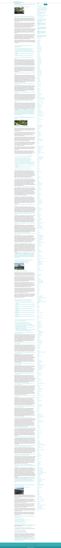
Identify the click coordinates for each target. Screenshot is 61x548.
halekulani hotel (39, 214)
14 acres (28, 109)
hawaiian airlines (39, 225)
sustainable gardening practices (25, 481)
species (20, 481)
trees (27, 113)
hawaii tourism (39, 223)
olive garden (39, 362)
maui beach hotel (39, 331)
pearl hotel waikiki (39, 380)
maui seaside (39, 334)
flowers (15, 111)
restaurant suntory (39, 400)
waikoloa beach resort (40, 485)
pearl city (38, 379)
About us (43, 1)
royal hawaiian (39, 405)
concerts (38, 160)
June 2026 (38, 42)
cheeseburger (39, 151)
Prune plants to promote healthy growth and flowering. (22, 160)
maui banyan (39, 330)
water (38, 492)
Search (38, 3)
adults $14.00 (28, 537)
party (38, 376)
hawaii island (39, 220)
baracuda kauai (39, 121)
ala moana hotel (39, 94)
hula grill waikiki (39, 256)
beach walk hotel (39, 125)
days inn (38, 172)
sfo (37, 412)
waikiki (38, 466)
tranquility (31, 256)
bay (37, 122)
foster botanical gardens (20, 111)
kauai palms (38, 299)
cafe (37, 144)
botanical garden (20, 538)
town (38, 450)
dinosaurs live (29, 538)
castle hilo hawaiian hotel (40, 146)
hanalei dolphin (39, 219)
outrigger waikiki (39, 365)
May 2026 (38, 43)
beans (38, 129)
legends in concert (39, 315)
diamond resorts (39, 177)
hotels (38, 253)
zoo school (22, 540)
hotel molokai (39, 249)
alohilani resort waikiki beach (41, 98)
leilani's (38, 316)
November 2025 (39, 49)
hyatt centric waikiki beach (40, 258)
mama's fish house (39, 325)
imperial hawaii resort (40, 270)
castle (38, 145)
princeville (38, 390)
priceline (38, 386)
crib (37, 166)
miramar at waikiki (39, 341)
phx (37, 381)
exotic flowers (20, 480)
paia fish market (39, 372)
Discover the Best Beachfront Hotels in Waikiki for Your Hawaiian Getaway (42, 8)
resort (38, 398)
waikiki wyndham (39, 481)
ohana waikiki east (39, 360)
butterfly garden (19, 110)
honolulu (38, 243)
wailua (38, 489)
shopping (38, 418)
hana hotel (38, 216)
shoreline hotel (39, 420)
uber (37, 457)
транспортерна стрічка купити (41, 35)
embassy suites (39, 184)
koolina (38, 310)
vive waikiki (38, 463)
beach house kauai (39, 124)
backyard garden (29, 253)
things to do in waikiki (40, 447)
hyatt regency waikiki (40, 264)
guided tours (27, 111)
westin (38, 495)
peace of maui (39, 378)
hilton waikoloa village (40, 239)
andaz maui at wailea (40, 101)
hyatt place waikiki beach (40, 261)
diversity (17, 479)
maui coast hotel (39, 333)
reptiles (20, 540)
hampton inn (39, 215)
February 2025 (39, 58)
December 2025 (39, 48)
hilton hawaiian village (40, 236)
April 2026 (38, 44)
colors (17, 254)
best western (39, 133)
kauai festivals (39, 298)
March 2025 (38, 57)
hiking (38, 230)
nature (29, 255)
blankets (38, 136)
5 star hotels (39, 86)
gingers (25, 111)
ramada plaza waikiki (40, 395)
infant (38, 271)
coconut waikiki (39, 159)
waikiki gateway (39, 474)
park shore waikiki (39, 374)
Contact (46, 1)
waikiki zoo (38, 482)
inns (37, 273)
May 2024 (38, 67)
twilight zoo (38, 456)
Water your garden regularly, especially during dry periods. (23, 158)
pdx (37, 377)
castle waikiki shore (39, 147)
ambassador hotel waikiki (40, 99)
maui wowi (38, 336)
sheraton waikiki (39, 417)
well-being (18, 257)
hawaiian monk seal (21, 539)
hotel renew (38, 250)
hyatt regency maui (39, 263)
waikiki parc (38, 476)
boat (37, 137)
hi (37, 229)
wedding (38, 494)
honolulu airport (39, 244)
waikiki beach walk (39, 470)
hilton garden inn (39, 234)
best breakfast (39, 132)
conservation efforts (21, 254)
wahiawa (38, 465)
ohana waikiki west (39, 361)
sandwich (38, 408)
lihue (38, 318)
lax (37, 314)
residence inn (39, 397)
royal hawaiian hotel (40, 406)
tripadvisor (38, 451)
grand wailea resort (39, 209)
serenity (21, 256)
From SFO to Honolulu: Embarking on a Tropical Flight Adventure (42, 16)
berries (38, 130)
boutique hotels (39, 139)
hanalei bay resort (39, 218)
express (38, 186)
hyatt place (38, 260)
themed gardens (24, 113)
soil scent (23, 256)
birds (17, 538)
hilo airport (38, 232)
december (38, 174)
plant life (27, 480)
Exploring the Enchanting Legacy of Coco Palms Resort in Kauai (42, 12)
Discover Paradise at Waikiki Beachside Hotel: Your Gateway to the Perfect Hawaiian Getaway (41, 24)
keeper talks (30, 539)
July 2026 (38, 41)
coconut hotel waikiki (40, 158)
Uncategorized (20, 109)
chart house (38, 148)
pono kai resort (39, 385)
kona (38, 309)
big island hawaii (39, 135)
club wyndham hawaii (40, 156)
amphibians (32, 537)
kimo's (38, 304)
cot (37, 164)
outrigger (38, 363)
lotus (38, 320)
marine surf (38, 326)
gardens (33, 254)
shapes (18, 481)
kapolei (38, 293)
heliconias (33, 111)
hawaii (30, 111)
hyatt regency (39, 262)
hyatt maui (38, 259)
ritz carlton (38, 401)
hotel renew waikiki (39, 251)
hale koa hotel (39, 211)
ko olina (38, 306)
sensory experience (17, 256)
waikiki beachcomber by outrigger (41, 472)
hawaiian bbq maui (39, 226)
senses (33, 255)
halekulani (38, 213)
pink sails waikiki (39, 382)
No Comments (27, 6)
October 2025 (39, 50)
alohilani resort (39, 97)
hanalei (38, 217)
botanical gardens (19, 478)
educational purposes (25, 479)
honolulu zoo (26, 539)
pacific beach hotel (39, 368)
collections (27, 478)
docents (22, 110)
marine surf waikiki (39, 327)
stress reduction (27, 256)
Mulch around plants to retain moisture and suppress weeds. (23, 159)
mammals (33, 539)
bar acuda (38, 120)
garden (30, 254)
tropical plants (31, 113)
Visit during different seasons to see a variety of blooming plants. (24, 55)
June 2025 (38, 54)
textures (31, 481)
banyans (30, 109)
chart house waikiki (39, 149)
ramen (38, 396)
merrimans (38, 338)
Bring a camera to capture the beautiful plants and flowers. (23, 49)
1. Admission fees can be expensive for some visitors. (22, 322)
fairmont (38, 187)
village (38, 459)
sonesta (38, 423)
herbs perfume (20, 255)
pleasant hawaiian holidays (40, 383)
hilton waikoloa (39, 238)
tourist (38, 448)
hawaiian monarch (39, 227)
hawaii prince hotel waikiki (40, 222)
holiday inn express (39, 241)
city (37, 155)
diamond (38, 176)
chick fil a (38, 153)
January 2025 (39, 59)
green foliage (16, 255)
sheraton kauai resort (40, 414)
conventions (38, 162)
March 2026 (38, 45)
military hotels (39, 340)
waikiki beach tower (40, 469)
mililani (38, 339)
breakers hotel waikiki (40, 140)
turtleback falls (39, 455)
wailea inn (38, 488)
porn (38, 19)
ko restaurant (39, 307)
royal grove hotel (39, 404)
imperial (38, 269)
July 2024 (38, 65)
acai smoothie (39, 90)
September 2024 (39, 63)
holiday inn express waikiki (40, 242)
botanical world (24, 478)
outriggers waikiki (39, 367)
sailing (38, 407)
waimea (38, 490)
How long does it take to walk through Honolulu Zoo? (22, 519)
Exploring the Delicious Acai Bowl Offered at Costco (41, 36)
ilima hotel (38, 268)
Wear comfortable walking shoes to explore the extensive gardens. (24, 48)
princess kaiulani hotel (40, 389)
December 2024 (39, 60)
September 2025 (39, 51)
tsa (37, 452)
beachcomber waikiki (40, 126)
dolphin (38, 181)
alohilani (38, 96)
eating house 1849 (39, 183)
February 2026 (39, 46)
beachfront (38, 127)
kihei (37, 303)
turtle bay (38, 453)
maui (38, 329)
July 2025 (38, 53)
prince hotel (38, 387)
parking (38, 375)
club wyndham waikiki (40, 157)
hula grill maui (39, 255)
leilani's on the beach (40, 317)
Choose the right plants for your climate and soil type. (22, 157)
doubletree (38, 182)
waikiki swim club (39, 480)
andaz (38, 100)
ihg (37, 266)
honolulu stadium (39, 245)
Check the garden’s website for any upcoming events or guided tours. (24, 50)
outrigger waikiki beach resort (41, 366)
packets (38, 370)
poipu (38, 384)
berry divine (38, 131)
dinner (38, 178)
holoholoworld (17, 6)
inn (37, 272)
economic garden (26, 110)
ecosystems (20, 479)
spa (37, 424)
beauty (32, 253)
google (38, 206)
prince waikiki (39, 388)
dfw (37, 175)
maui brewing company (40, 332)
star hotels (38, 427)
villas (38, 460)
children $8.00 (25, 538)
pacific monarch (39, 369)
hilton (38, 233)
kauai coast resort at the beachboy (41, 297)
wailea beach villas (39, 487)
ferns (23, 480)
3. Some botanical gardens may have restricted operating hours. (24, 324)
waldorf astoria (39, 491)
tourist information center (40, 449)
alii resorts (38, 95)
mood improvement (25, 255)
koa (37, 308)
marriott (38, 328)
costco (38, 163)
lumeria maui (39, 323)
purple (38, 392)
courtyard (38, 165)
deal (37, 173)
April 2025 (38, 56)
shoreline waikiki (39, 422)
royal (38, 403)
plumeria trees (20, 113)
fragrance (28, 254)
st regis (38, 426)
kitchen (38, 305)
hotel (38, 248)
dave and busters (39, 171)
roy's (38, 402)
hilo (37, 231)
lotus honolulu (39, 321)
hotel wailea (38, 252)
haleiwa (38, 212)
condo (38, 161)
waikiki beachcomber (40, 471)
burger (38, 142)
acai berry (38, 88)
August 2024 (39, 64)
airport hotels (39, 93)
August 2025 (39, 52)
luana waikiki (39, 322)
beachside (38, 128)
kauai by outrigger (39, 295)
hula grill (38, 254)
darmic (38, 170)
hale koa (38, 210)
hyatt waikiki (39, 265)
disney (38, 179)
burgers (38, 143)
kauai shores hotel (39, 300)
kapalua (38, 292)
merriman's (38, 337)
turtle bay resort (39, 454)
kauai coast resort (39, 296)
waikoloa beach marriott (40, 484)
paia (37, 371)
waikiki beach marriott (40, 468)
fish (31, 538)
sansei (38, 409)
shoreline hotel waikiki (40, 421)
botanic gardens (39, 138)
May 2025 (38, 55)
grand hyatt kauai (39, 208)
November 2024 (39, 61)
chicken (38, 154)
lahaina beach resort (40, 312)
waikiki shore (39, 478)
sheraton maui (39, 415)
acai (37, 87)
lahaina (38, 311)
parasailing (38, 373)
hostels (38, 247)
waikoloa (38, 483)
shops (38, 419)
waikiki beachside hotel (40, 473)
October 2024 (39, 62)
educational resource (31, 110)
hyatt (38, 257)
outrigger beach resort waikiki (41, 364)
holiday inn (38, 240)
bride (38, 141)
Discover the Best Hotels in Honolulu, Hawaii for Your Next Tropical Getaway (42, 20)
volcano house (39, 464)
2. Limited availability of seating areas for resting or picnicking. (23, 323)
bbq (37, 123)
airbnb (38, 92)
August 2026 (39, 40)
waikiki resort (39, 477)
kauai (38, 294)
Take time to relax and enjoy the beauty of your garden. (22, 167)
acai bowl (38, 89)
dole (37, 180)
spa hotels (38, 425)
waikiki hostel (39, 475)
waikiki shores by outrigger (41, 479)
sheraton (38, 413)
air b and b (38, 91)
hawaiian (38, 224)
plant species (16, 113)
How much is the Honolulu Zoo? (19, 518)
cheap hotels (39, 150)
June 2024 (38, 66)
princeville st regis (39, 391)
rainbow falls (39, 393)
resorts (38, 399)
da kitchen (38, 168)
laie (37, 313)
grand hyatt (38, 207)
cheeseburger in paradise (40, 152)
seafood (38, 411)
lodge (38, 319)
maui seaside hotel (39, 335)
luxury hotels (39, 324)
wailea (38, 486)
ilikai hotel (38, 267)
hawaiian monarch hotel (40, 228)
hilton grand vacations (40, 235)
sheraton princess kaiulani (40, 416)
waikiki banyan (39, 467)
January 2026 (39, 47)
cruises (38, 167)
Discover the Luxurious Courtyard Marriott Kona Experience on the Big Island (42, 10)
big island (38, 134)
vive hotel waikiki (39, 462)
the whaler (38, 446)
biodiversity (30, 477)
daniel (38, 169)
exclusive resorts (39, 185)
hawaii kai (38, 221)
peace (31, 255)
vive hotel (38, 461)
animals (15, 538)
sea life (38, 410)
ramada (38, 394)
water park (38, 493)
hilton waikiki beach (40, 237)
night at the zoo (16, 540)
